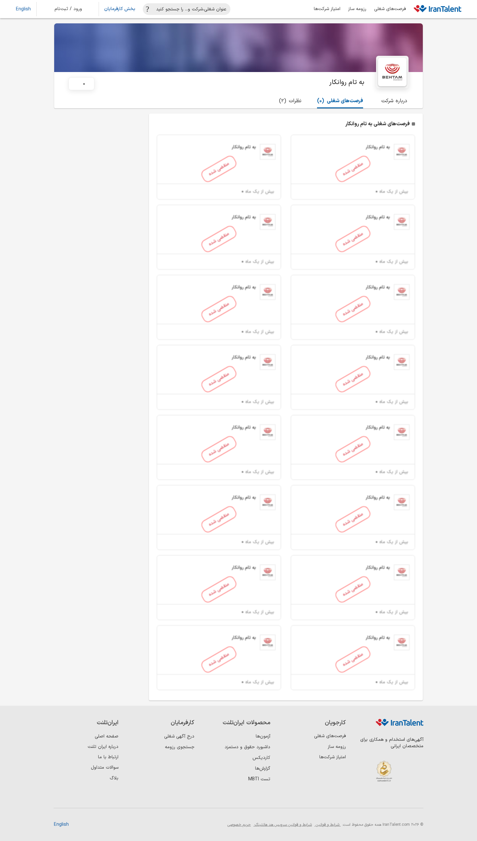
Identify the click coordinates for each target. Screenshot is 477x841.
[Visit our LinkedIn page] (416, 797)
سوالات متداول (104, 767)
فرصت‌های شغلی (390, 9)
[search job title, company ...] (147, 9)
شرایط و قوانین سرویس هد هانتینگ (282, 825)
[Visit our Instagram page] (403, 797)
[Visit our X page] (390, 797)
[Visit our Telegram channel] (377, 797)
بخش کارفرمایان (119, 9)
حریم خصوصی (239, 825)
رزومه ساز (357, 9)
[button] (72, 9)
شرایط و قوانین (327, 825)
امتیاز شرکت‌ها (327, 9)
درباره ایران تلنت (103, 746)
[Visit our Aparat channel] (363, 797)
